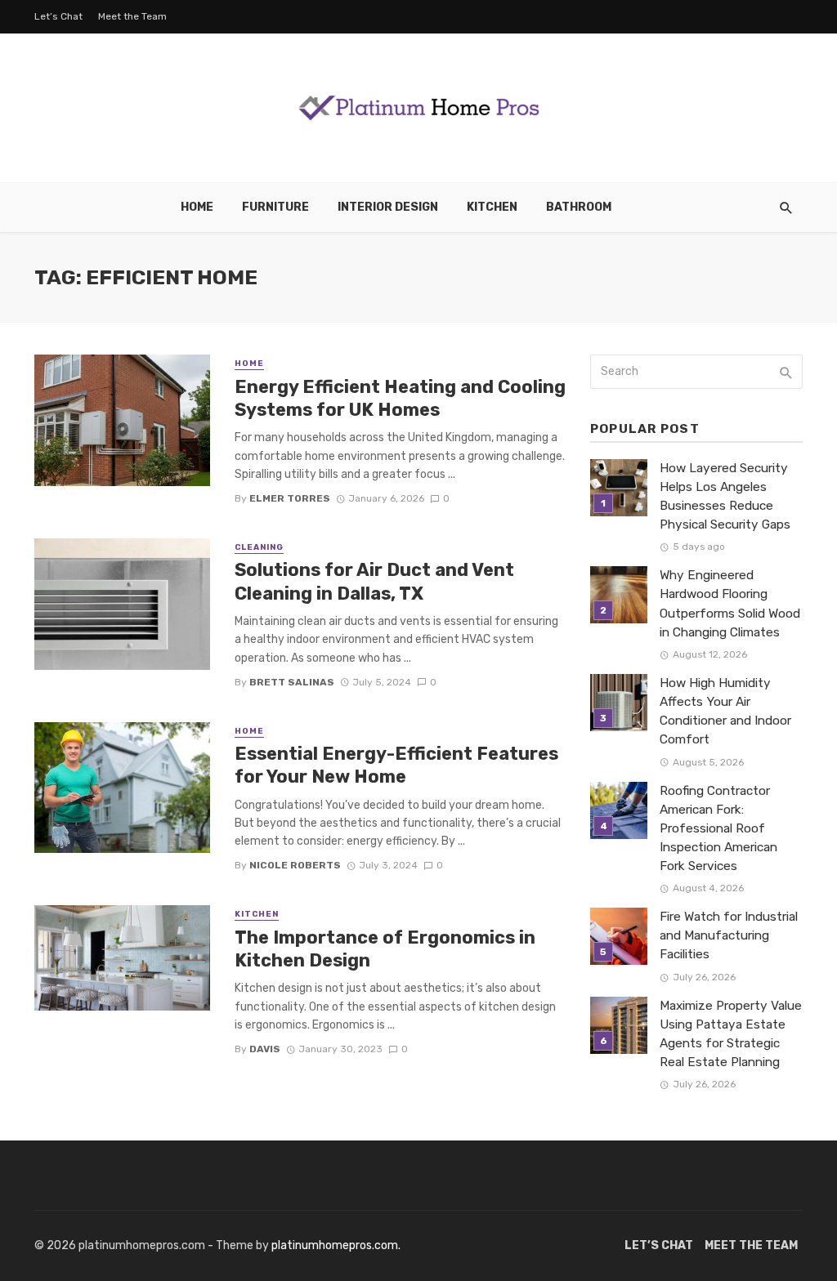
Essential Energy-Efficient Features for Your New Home (396, 765)
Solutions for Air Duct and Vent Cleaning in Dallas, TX (374, 581)
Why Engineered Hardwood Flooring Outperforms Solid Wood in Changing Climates (730, 603)
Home (197, 207)
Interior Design (388, 207)
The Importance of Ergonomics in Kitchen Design (385, 949)
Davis (264, 1049)
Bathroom (578, 207)
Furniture (275, 207)
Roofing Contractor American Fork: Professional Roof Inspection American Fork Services (718, 828)
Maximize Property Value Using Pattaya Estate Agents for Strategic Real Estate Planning (731, 1033)
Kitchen (492, 207)
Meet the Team (132, 16)
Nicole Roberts (295, 865)
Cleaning (259, 547)
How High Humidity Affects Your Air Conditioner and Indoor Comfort (725, 711)
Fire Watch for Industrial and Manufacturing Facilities (729, 935)
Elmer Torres (289, 498)
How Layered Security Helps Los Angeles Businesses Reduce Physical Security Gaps (725, 496)
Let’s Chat (58, 16)
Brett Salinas (291, 682)
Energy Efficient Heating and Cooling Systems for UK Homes (400, 398)
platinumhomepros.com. (336, 1245)
